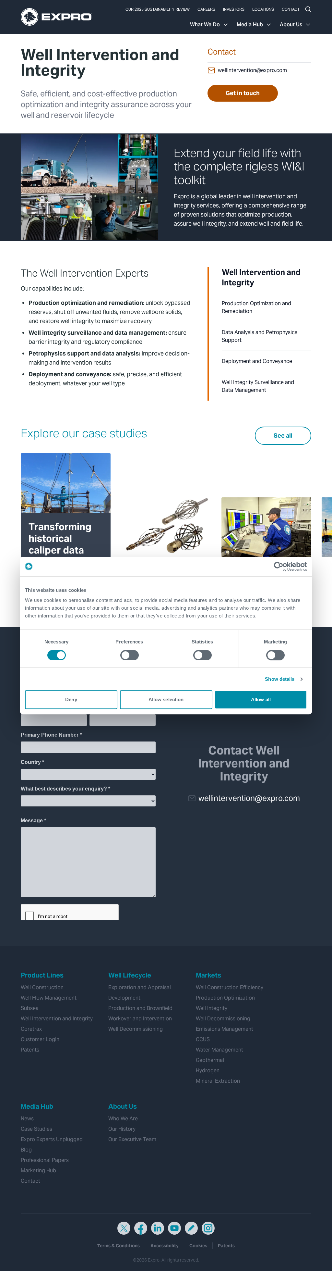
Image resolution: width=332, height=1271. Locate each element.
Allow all (261, 699)
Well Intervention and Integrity (57, 1018)
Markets (208, 975)
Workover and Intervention (140, 1018)
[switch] (129, 655)
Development (124, 997)
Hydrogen (207, 1070)
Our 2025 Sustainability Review (157, 9)
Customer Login (40, 1039)
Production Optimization (225, 997)
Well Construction (42, 987)
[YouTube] (174, 1228)
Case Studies (36, 1129)
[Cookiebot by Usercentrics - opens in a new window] (278, 566)
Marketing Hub (38, 1170)
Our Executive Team (132, 1139)
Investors (233, 9)
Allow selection (166, 699)
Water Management (219, 1049)
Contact (291, 9)
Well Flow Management (49, 997)
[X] (123, 1228)
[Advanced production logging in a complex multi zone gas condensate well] (166, 527)
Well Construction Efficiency (229, 987)
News (27, 1118)
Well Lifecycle (129, 975)
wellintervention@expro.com (252, 70)
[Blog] (191, 1228)
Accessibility (164, 1246)
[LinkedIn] (157, 1228)
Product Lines (42, 975)
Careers (206, 9)
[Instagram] (208, 1228)
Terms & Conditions (118, 1246)
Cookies (198, 1246)
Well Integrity (211, 1008)
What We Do (205, 24)
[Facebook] (140, 1228)
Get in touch (243, 93)
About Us (291, 24)
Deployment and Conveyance (257, 361)
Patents (30, 1049)
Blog (26, 1149)
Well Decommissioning (135, 1029)
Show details (279, 679)
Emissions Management (224, 1029)
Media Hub (250, 24)
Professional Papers (45, 1160)
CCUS (203, 1039)
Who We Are (123, 1118)
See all (283, 435)
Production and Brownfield (140, 1008)
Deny (71, 699)
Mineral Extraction (218, 1081)
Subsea (30, 1008)
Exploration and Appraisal (139, 987)
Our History (122, 1129)
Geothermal (210, 1060)
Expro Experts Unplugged (52, 1139)
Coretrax (31, 1029)
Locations (263, 9)
